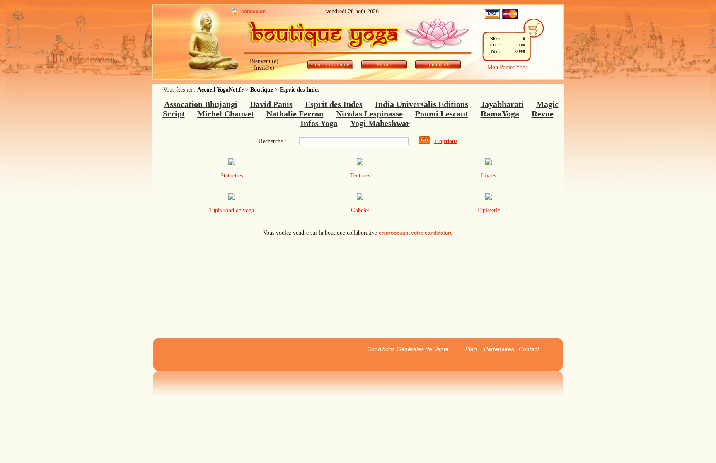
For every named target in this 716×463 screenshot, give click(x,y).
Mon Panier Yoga (507, 67)
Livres (488, 175)
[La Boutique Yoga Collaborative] (357, 37)
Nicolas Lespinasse (369, 113)
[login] (234, 13)
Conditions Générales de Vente (408, 349)
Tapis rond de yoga (231, 210)
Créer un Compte (330, 65)
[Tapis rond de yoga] (231, 198)
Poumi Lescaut (441, 113)
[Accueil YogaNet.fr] (208, 43)
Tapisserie (488, 210)
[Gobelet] (360, 198)
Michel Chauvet (225, 113)
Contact (529, 349)
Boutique (261, 90)
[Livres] (488, 163)
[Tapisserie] (488, 198)
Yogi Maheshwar (380, 123)
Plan (471, 349)
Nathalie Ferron (295, 113)
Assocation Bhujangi (200, 104)
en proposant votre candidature (416, 233)
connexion (253, 12)
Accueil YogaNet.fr (220, 90)
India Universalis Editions (421, 104)
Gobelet (360, 210)
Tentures (360, 175)
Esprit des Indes (299, 90)
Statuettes (231, 175)
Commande (438, 65)
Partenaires (499, 349)
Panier (384, 65)
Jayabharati (502, 104)
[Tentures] (360, 163)
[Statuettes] (231, 163)
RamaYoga (500, 113)
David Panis (271, 104)
